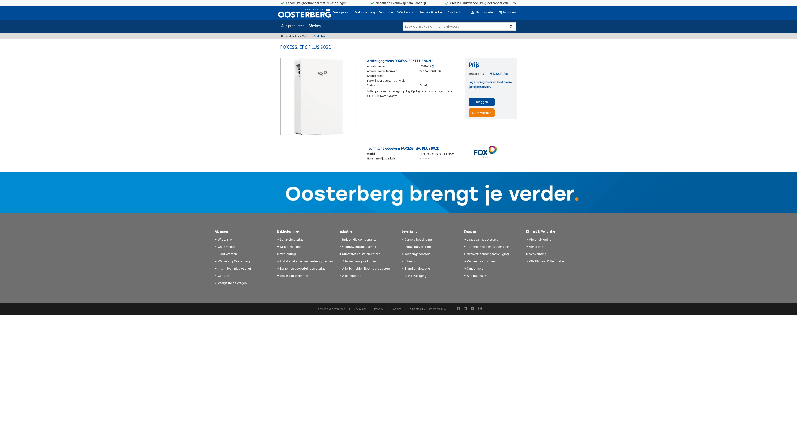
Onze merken (227, 247)
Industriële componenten (360, 239)
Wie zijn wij (341, 13)
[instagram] (480, 309)
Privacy (378, 309)
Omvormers (475, 268)
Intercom (411, 261)
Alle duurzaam (477, 276)
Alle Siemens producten (359, 261)
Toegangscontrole (417, 254)
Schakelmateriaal (292, 239)
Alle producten (293, 26)
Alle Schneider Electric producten (366, 268)
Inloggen (509, 12)
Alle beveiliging (416, 276)
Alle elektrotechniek (294, 276)
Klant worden (485, 12)
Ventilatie (536, 247)
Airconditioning (540, 239)
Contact (454, 13)
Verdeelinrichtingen (481, 261)
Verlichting (288, 254)
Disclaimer (359, 309)
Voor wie (386, 13)
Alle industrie (351, 276)
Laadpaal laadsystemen (483, 239)
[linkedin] (466, 309)
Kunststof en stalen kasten (361, 254)
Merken (315, 26)
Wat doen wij (364, 13)
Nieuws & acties (431, 13)
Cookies (396, 309)
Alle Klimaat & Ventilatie (546, 261)
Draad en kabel (290, 247)
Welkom (306, 36)
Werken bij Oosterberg (234, 261)
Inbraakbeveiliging (418, 247)
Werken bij (405, 13)
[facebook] (459, 309)
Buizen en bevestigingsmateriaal (303, 268)
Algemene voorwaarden (330, 309)
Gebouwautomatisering (359, 247)
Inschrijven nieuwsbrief (234, 268)
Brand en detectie (417, 268)
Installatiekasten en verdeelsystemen (306, 261)
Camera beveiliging (418, 239)
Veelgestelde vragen (232, 283)
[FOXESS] (491, 152)
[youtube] (473, 309)
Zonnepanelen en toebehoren (488, 247)
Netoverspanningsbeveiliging (488, 254)
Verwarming (537, 254)
